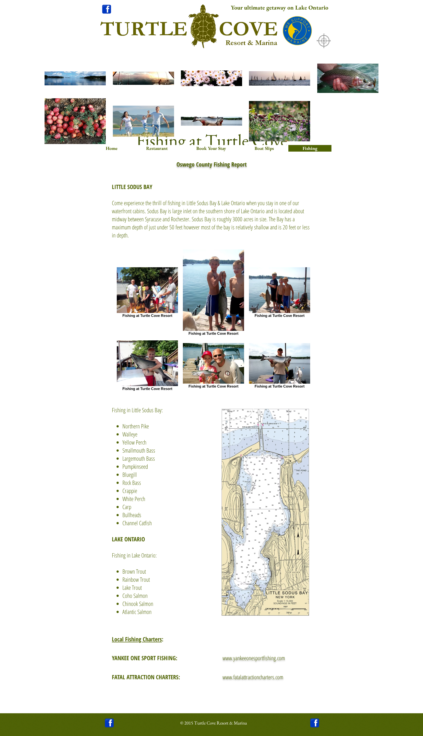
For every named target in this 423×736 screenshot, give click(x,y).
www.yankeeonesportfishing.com (254, 658)
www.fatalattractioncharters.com (253, 677)
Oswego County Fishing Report (211, 164)
